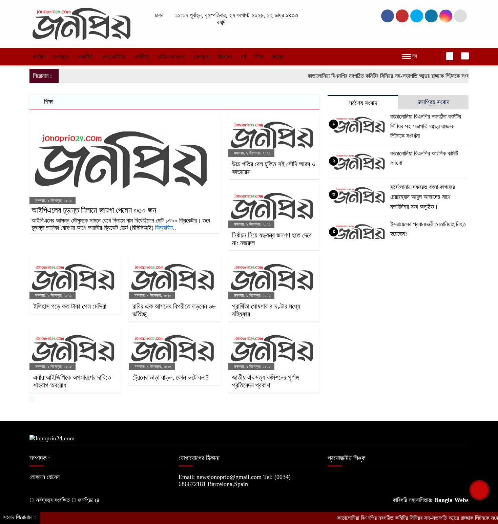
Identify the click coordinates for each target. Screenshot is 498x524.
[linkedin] (431, 15)
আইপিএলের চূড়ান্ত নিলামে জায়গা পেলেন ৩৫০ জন (94, 210)
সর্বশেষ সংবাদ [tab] (363, 103)
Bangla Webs (451, 500)
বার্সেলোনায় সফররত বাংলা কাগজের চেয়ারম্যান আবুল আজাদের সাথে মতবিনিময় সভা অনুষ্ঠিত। (422, 197)
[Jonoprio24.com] (81, 23)
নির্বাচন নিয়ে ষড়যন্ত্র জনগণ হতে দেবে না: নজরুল (272, 239)
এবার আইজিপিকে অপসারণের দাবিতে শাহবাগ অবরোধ (72, 381)
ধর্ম (243, 56)
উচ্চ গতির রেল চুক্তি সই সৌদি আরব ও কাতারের (273, 167)
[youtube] (445, 15)
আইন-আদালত (172, 56)
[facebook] (387, 15)
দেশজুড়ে (61, 56)
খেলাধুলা (201, 56)
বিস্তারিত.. (165, 227)
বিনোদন (225, 56)
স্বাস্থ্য (278, 56)
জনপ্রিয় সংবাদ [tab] (433, 102)
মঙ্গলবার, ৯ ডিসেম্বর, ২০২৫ (53, 200)
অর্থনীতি (141, 56)
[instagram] (416, 15)
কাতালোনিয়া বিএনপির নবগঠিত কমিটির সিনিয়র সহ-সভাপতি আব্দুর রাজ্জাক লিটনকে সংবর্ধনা (378, 75)
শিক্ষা (259, 56)
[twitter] (402, 15)
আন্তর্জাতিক (113, 56)
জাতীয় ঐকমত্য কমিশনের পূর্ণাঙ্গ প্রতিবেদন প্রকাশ (265, 381)
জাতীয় (39, 56)
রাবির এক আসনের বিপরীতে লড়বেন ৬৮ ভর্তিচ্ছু (173, 310)
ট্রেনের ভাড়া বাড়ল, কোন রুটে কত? (170, 377)
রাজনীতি (85, 56)
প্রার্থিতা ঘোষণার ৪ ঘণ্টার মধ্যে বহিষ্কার (266, 310)
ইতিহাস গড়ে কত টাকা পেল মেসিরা (69, 306)
